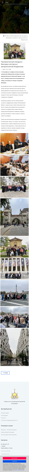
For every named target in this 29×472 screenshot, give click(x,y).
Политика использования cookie (18, 470)
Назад (6, 372)
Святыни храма (5, 413)
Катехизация (4, 415)
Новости (8, 36)
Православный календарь (7, 432)
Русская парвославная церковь (9, 434)
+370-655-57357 (5, 454)
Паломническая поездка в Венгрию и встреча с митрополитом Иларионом (17, 37)
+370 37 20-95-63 (5, 451)
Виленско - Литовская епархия (9, 429)
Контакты (3, 418)
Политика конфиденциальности (9, 420)
